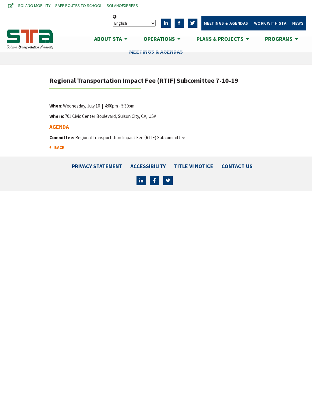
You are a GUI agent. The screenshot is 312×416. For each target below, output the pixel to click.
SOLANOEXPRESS (122, 5)
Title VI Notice (193, 166)
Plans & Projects (221, 38)
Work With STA (270, 23)
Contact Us (237, 166)
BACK (58, 147)
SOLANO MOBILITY (34, 5)
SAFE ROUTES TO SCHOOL (78, 5)
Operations (160, 38)
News (297, 23)
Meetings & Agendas (226, 23)
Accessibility (148, 166)
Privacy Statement (97, 166)
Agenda (59, 126)
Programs (280, 38)
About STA (109, 38)
